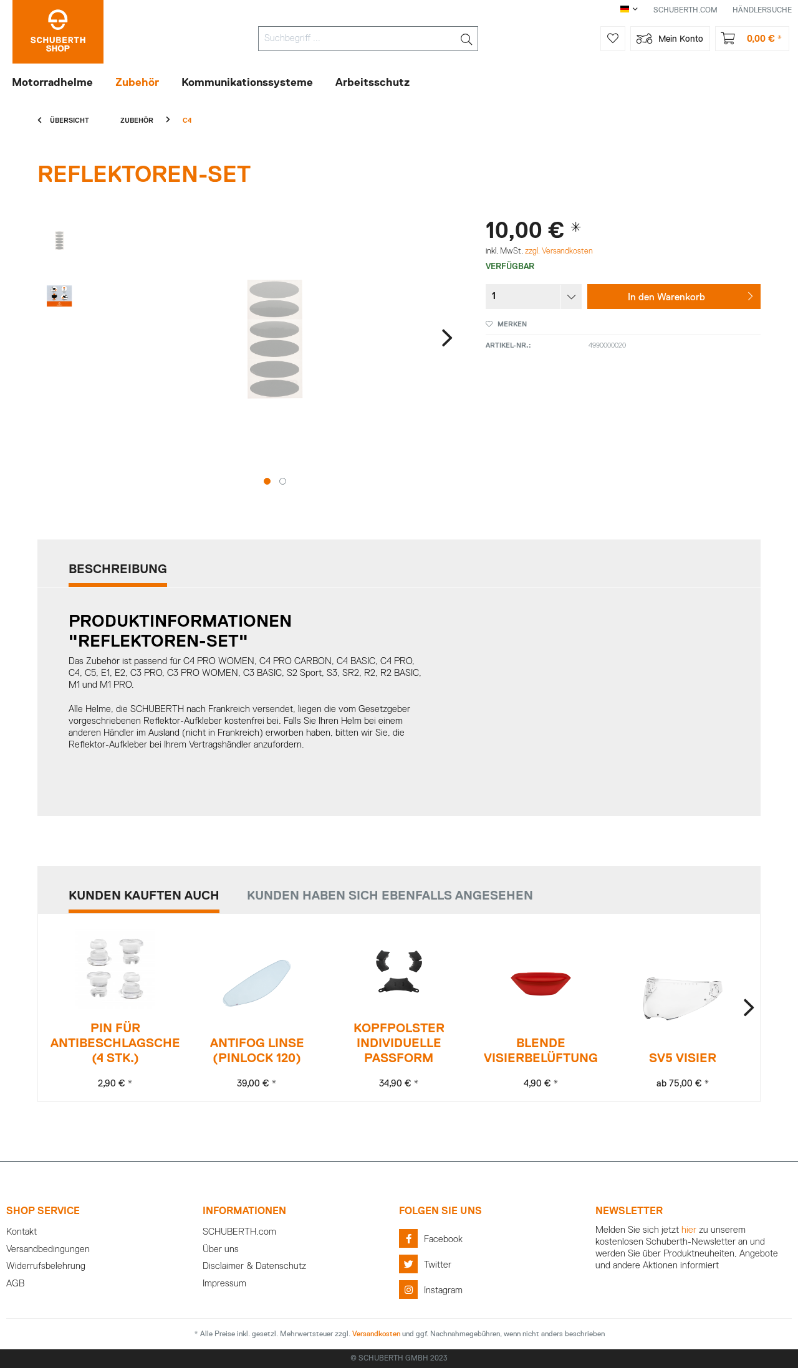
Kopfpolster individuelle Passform (399, 1043)
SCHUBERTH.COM (685, 10)
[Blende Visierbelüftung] (540, 984)
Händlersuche (762, 10)
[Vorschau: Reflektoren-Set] (59, 240)
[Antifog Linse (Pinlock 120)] (257, 984)
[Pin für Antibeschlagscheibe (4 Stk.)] (115, 969)
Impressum (224, 1283)
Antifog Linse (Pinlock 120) (257, 1051)
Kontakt (21, 1232)
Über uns (221, 1249)
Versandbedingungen (48, 1249)
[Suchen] (466, 38)
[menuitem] (368, 38)
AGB (15, 1283)
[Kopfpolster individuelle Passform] (398, 969)
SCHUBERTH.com (239, 1232)
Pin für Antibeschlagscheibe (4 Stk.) (115, 1043)
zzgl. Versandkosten (559, 251)
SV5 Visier (682, 1058)
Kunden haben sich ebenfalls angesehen (390, 896)
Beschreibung (118, 569)
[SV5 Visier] (683, 998)
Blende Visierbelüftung (541, 1051)
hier (688, 1230)
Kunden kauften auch (144, 896)
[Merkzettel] (612, 38)
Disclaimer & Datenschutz (254, 1266)
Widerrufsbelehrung (45, 1266)
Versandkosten (376, 1334)
